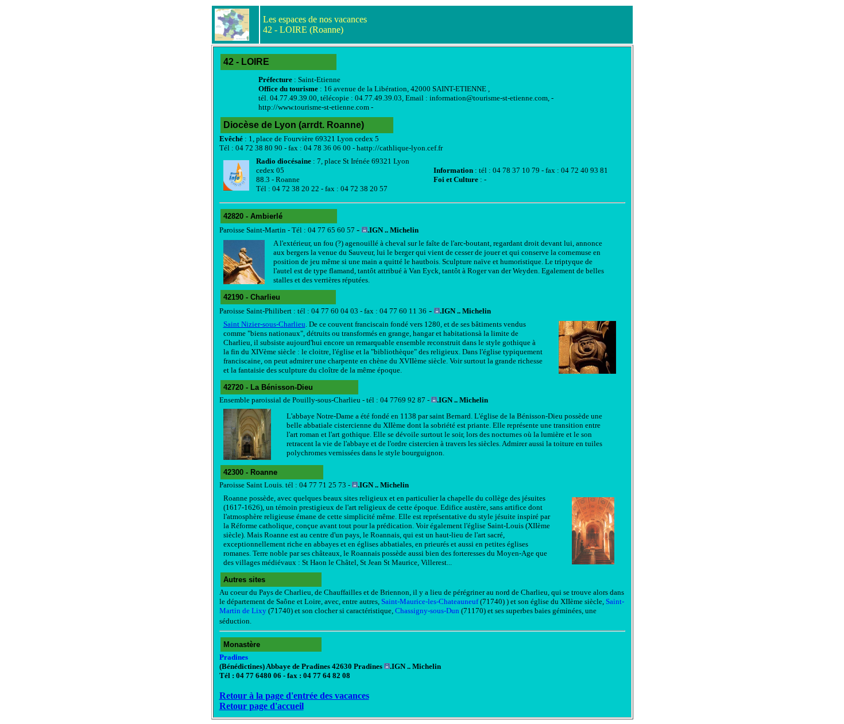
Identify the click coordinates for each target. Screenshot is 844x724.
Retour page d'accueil (261, 706)
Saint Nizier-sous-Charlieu (264, 324)
